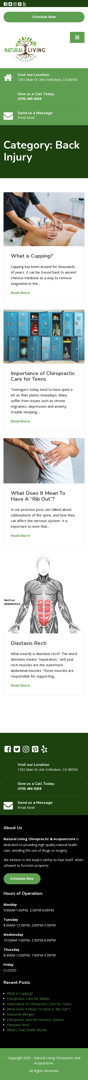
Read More (20, 292)
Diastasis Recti (28, 643)
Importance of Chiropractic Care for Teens (43, 376)
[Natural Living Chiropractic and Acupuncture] (25, 47)
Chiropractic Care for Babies (28, 998)
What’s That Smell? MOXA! (27, 1030)
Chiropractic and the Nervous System (35, 1019)
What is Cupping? (32, 256)
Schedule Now (44, 17)
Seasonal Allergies (20, 1014)
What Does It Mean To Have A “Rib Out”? (38, 496)
